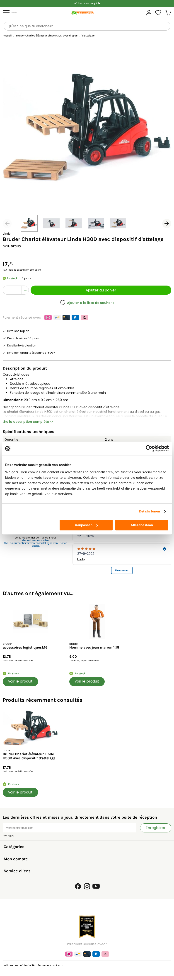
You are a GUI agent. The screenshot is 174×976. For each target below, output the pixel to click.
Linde (6, 234)
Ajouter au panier (101, 290)
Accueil (7, 35)
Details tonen (149, 511)
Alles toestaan (141, 525)
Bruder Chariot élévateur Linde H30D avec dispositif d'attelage (29, 756)
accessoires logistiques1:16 (25, 647)
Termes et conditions (50, 965)
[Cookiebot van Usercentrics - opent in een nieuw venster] (149, 448)
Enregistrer (156, 827)
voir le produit (20, 681)
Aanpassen (83, 525)
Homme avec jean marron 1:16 (94, 647)
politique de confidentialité (18, 965)
